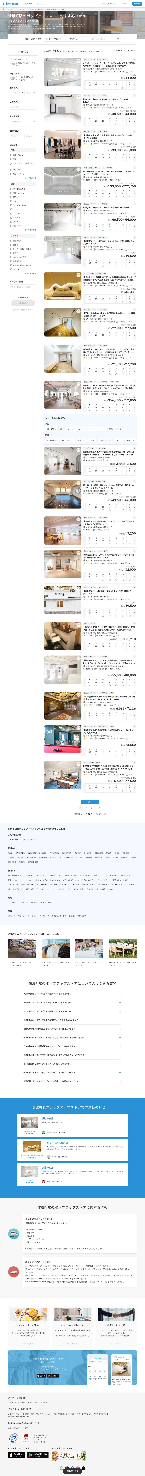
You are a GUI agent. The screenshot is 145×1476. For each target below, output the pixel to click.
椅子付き (72, 916)
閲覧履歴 (28, 4)
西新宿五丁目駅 (55, 857)
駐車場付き (82, 916)
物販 (61, 429)
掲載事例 (44, 1402)
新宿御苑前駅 (55, 853)
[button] (72, 995)
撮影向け (33, 902)
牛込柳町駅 (99, 857)
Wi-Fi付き (11, 916)
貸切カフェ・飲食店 (120, 880)
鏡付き (34, 916)
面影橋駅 (124, 857)
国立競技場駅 (31, 857)
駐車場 (131, 884)
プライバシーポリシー (44, 1414)
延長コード (82, 440)
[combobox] (82, 38)
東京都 (34, 9)
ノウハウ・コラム (14, 1414)
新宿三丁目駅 (20, 853)
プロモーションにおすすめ (18, 902)
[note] (83, 1468)
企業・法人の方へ (14, 1428)
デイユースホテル (88, 880)
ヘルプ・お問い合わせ (84, 1414)
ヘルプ (42, 4)
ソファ (117, 440)
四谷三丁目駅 (67, 853)
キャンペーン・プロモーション (77, 429)
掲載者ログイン (33, 1402)
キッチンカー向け (46, 902)
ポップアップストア (23, 9)
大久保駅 (11, 857)
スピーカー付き (23, 916)
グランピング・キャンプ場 (95, 889)
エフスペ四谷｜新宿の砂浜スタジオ (32, 1131)
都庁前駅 (20, 857)
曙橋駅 (117, 853)
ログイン (125, 4)
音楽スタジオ (13, 880)
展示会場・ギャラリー (58, 884)
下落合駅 (133, 857)
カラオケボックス (88, 884)
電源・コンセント (67, 440)
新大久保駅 (88, 853)
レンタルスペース (14, 875)
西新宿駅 (109, 853)
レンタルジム (55, 880)
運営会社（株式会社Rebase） (19, 1416)
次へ (90, 802)
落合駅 (108, 857)
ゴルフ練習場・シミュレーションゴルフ (112, 884)
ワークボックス (124, 875)
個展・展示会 (51, 429)
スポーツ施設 (74, 884)
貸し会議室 (28, 875)
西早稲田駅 (43, 857)
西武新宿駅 (32, 853)
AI (134, 59)
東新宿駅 (78, 853)
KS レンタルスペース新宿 (30, 1180)
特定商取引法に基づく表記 (64, 1414)
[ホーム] (11, 3)
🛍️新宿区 (41, 9)
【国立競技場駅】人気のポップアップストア (24, 839)
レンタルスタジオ (41, 875)
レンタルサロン (85, 875)
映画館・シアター (27, 884)
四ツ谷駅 (79, 857)
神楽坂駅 (125, 853)
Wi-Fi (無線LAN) (52, 440)
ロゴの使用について (101, 1414)
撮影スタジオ (99, 875)
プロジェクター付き (59, 916)
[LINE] (61, 1468)
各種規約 (26, 1414)
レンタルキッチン (41, 880)
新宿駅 (10, 853)
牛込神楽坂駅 (69, 857)
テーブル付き (44, 916)
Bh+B (29, 1156)
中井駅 (115, 857)
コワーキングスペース (71, 880)
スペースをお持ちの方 (108, 4)
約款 (33, 1414)
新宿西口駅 (43, 853)
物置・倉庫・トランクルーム (36, 889)
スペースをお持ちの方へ (17, 1402)
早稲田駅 (89, 857)
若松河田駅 (12, 862)
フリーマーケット (98, 429)
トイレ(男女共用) (105, 440)
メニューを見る (27, 1344)
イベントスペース (103, 880)
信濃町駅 (22, 862)
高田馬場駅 (99, 853)
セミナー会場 (111, 875)
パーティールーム (70, 875)
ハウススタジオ (26, 880)
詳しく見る (71, 1344)
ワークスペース (56, 875)
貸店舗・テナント (115, 429)
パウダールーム (42, 884)
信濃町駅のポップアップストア (56, 9)
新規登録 (137, 4)
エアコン (92, 440)
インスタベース (10, 9)
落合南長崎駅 (33, 862)
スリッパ (126, 440)
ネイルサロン (13, 884)
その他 (110, 889)
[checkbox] (11, 154)
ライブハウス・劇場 (75, 889)
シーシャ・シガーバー (57, 889)
